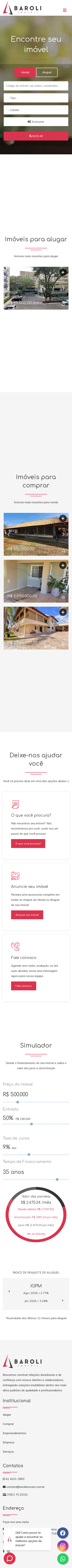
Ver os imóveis (36, 1233)
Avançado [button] (37, 121)
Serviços (8, 1451)
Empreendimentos (14, 1433)
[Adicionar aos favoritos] (63, 304)
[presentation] (9, 1291)
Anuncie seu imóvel (27, 914)
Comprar (8, 1424)
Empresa (8, 1442)
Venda (25, 72)
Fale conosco (24, 986)
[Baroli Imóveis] (22, 7)
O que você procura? (28, 843)
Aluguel (47, 72)
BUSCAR (37, 136)
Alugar (7, 1414)
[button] (64, 9)
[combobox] (36, 97)
